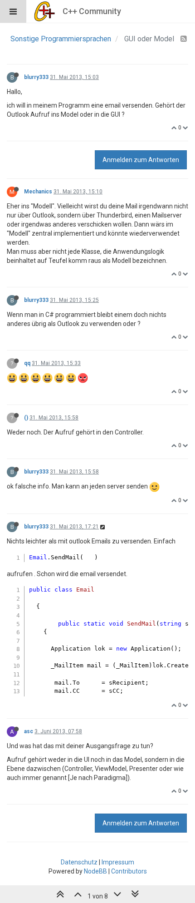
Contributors (129, 871)
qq (27, 363)
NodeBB (95, 871)
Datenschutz (79, 862)
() (26, 417)
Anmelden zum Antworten (140, 159)
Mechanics (38, 191)
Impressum (118, 862)
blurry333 (36, 77)
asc (28, 731)
